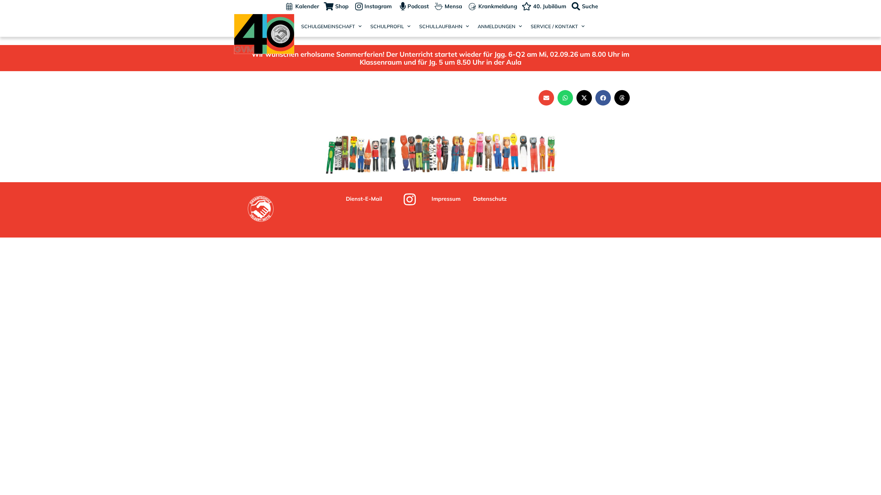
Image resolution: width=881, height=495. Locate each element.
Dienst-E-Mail (364, 198)
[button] (546, 98)
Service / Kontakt (554, 26)
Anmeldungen (497, 26)
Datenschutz (490, 198)
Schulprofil (387, 26)
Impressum (446, 198)
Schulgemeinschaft (328, 26)
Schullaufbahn (441, 26)
